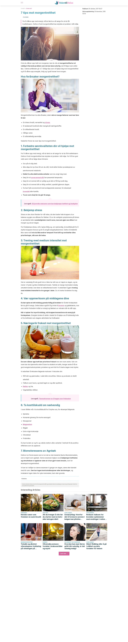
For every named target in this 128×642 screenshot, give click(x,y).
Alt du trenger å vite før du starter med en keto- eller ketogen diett (53, 517)
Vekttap (45, 512)
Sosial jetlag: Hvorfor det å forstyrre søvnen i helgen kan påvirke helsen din (74, 517)
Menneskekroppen (26, 542)
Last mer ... (64, 553)
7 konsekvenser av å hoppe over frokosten (54, 399)
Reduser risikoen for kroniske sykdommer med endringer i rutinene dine (96, 517)
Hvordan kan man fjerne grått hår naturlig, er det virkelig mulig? (74, 546)
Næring (45, 542)
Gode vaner (68, 512)
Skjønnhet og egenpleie (72, 542)
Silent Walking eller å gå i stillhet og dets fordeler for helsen (96, 546)
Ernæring (24, 512)
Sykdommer (90, 512)
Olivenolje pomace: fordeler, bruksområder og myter (53, 546)
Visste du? (29, 8)
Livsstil (23, 8)
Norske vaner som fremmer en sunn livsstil (31, 516)
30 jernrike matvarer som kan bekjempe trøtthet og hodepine (55, 204)
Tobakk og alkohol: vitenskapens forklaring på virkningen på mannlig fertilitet (31, 546)
